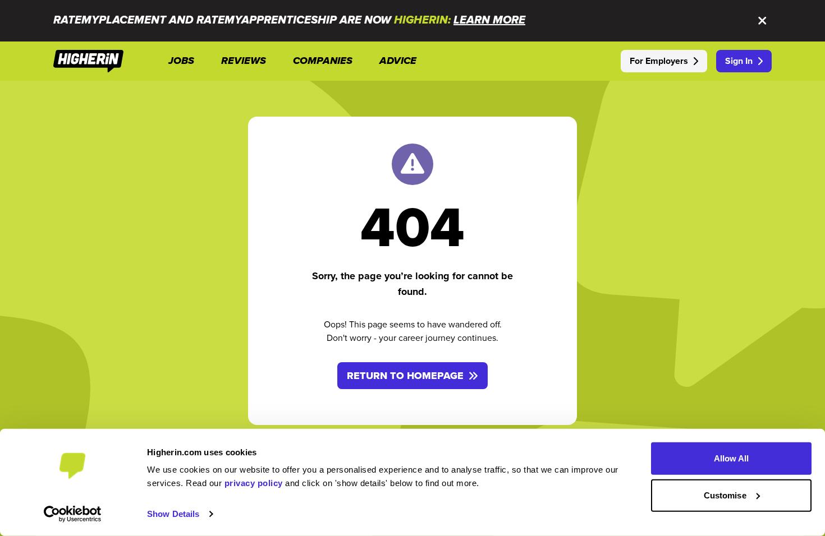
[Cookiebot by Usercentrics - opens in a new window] (73, 514)
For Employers (659, 60)
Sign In (739, 60)
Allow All (731, 458)
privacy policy (253, 483)
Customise (725, 495)
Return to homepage (405, 375)
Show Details (173, 514)
